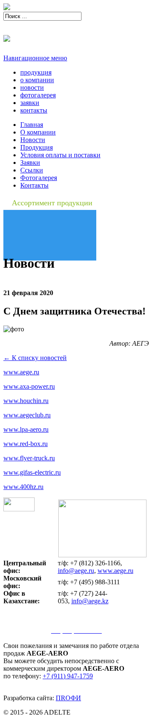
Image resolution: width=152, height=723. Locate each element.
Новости (32, 139)
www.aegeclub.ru (27, 415)
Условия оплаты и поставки (60, 155)
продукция (36, 72)
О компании (38, 132)
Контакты (34, 185)
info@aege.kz (90, 601)
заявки (29, 102)
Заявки (30, 162)
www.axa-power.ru (29, 386)
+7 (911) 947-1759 (68, 676)
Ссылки (31, 170)
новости (32, 87)
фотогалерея (38, 95)
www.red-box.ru (25, 443)
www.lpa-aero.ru (26, 429)
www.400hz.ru (23, 486)
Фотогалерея (38, 177)
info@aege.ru (76, 570)
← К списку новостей (35, 357)
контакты (33, 110)
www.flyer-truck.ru (29, 458)
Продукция (36, 147)
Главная (31, 124)
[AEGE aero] (6, 7)
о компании (37, 79)
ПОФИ (68, 697)
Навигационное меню (35, 58)
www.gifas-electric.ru (32, 472)
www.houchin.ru (26, 400)
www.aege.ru (21, 372)
